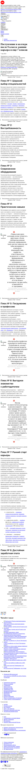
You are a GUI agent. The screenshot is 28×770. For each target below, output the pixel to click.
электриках (21, 105)
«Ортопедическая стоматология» (9, 328)
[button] (2, 31)
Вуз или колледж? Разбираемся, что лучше (15, 668)
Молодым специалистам (10, 40)
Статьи (5, 39)
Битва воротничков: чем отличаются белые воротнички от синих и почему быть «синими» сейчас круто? (15, 657)
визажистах (4, 107)
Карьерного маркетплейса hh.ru (9, 67)
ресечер (18, 532)
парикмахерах (21, 103)
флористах (10, 107)
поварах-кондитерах (6, 105)
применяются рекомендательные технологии (14, 752)
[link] (3, 27)
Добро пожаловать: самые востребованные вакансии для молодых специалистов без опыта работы (15, 638)
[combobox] (7, 765)
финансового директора (12, 536)
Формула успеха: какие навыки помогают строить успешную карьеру (15, 649)
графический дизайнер (18, 522)
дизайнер (22, 520)
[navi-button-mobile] (2, 36)
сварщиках (15, 105)
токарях (15, 103)
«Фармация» (9, 330)
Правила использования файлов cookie (11, 12)
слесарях (9, 103)
